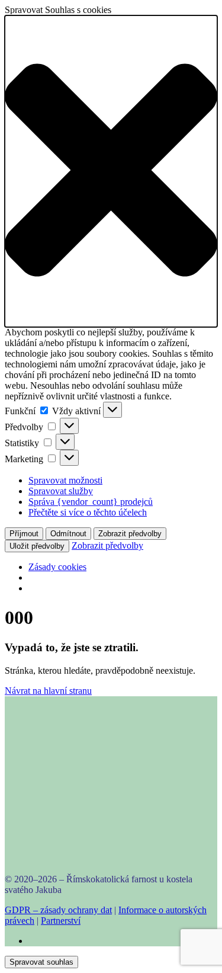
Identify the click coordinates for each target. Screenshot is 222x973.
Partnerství (61, 921)
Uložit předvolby (37, 546)
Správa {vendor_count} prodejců (90, 502)
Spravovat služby (60, 491)
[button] (111, 171)
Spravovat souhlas (41, 962)
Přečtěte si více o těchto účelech (87, 512)
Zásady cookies (57, 567)
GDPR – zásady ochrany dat (58, 910)
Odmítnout (68, 533)
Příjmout (23, 533)
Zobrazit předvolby (130, 533)
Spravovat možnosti (65, 480)
